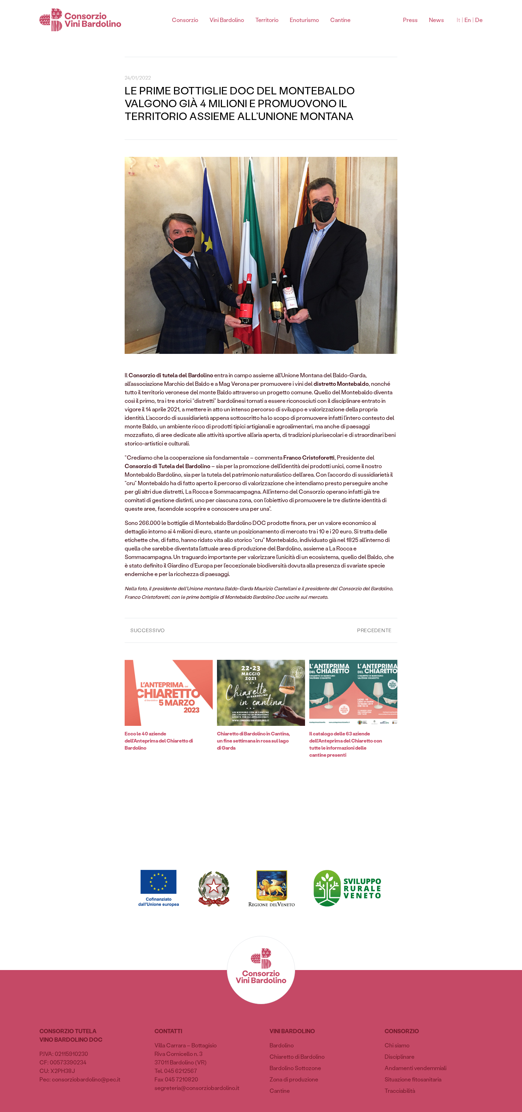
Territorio (266, 19)
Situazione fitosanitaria (413, 1079)
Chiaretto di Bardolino (297, 1056)
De (479, 19)
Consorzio (185, 19)
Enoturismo (304, 19)
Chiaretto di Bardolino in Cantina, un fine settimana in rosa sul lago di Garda (253, 740)
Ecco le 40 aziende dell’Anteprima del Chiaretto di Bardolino (159, 740)
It (458, 19)
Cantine (340, 19)
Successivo (147, 630)
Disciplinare (399, 1056)
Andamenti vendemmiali (415, 1068)
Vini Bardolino (227, 19)
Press (410, 19)
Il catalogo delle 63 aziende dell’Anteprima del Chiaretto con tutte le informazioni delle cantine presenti (345, 744)
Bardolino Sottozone (295, 1068)
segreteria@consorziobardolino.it (196, 1087)
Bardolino (282, 1045)
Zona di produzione (294, 1079)
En (467, 19)
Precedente (374, 630)
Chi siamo (397, 1045)
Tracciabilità (400, 1090)
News (436, 19)
